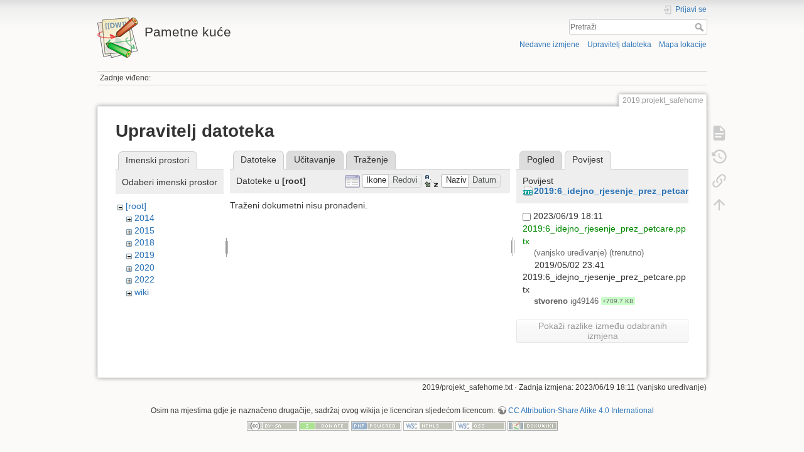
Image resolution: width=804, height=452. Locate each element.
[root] (136, 206)
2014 (144, 218)
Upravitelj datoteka (619, 44)
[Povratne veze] (719, 181)
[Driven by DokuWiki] (533, 425)
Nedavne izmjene (549, 44)
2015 (144, 230)
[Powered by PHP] (376, 425)
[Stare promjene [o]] (719, 157)
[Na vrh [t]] (719, 205)
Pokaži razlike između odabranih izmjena (602, 331)
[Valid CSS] (480, 425)
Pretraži (701, 27)
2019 (144, 255)
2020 (144, 267)
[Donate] (324, 425)
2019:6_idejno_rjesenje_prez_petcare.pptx (624, 191)
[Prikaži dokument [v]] (719, 133)
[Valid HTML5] (428, 425)
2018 (144, 242)
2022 (144, 279)
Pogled (541, 159)
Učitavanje (314, 159)
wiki (141, 292)
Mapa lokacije (683, 44)
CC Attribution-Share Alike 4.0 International (581, 410)
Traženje (371, 159)
